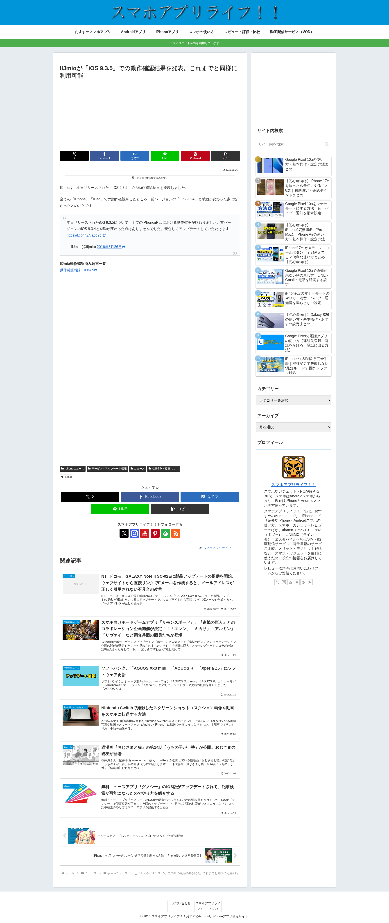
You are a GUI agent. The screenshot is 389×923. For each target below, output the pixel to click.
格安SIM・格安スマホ (165, 468)
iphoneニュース (74, 468)
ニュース (139, 468)
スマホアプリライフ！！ (293, 485)
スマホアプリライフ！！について (208, 906)
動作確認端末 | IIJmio (77, 270)
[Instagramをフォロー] (134, 533)
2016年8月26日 (109, 247)
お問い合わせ (181, 903)
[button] (225, 156)
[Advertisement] (150, 114)
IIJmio (68, 476)
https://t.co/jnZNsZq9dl (84, 235)
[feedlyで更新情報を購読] (165, 533)
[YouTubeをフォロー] (144, 533)
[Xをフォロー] (124, 533)
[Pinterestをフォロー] (155, 533)
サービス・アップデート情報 (109, 468)
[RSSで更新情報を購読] (175, 533)
